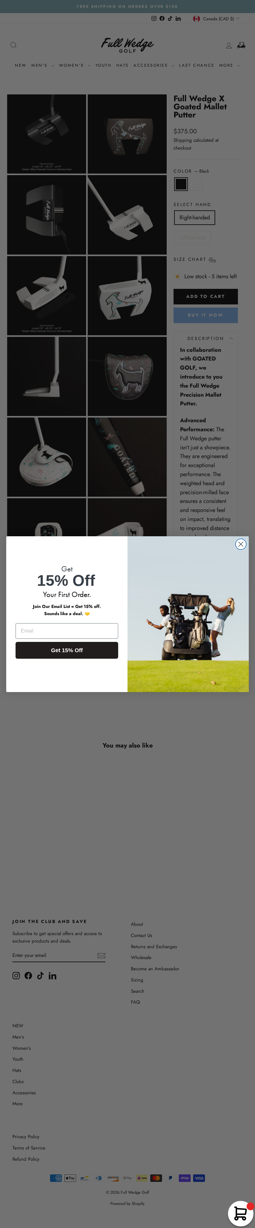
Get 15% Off (67, 650)
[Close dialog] (240, 544)
